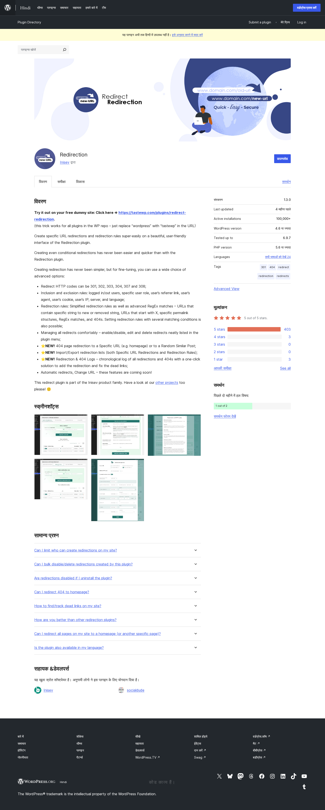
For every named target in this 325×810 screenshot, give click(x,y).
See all (285, 368)
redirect (283, 267)
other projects (166, 382)
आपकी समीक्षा (222, 368)
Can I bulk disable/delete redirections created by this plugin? (83, 564)
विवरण (43, 181)
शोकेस (79, 736)
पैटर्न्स (79, 757)
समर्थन (286, 181)
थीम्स (79, 743)
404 (272, 267)
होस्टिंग (21, 750)
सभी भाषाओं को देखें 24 (278, 257)
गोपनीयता (23, 757)
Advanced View (226, 288)
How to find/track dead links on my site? (67, 606)
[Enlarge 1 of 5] (81, 420)
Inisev (64, 162)
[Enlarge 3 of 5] (138, 420)
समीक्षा (61, 181)
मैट (256, 743)
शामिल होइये (200, 736)
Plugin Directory (29, 22)
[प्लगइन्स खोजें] (64, 49)
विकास (80, 181)
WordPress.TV (147, 757)
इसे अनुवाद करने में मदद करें (187, 35)
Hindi (63, 782)
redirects (283, 276)
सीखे (137, 736)
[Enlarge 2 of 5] (81, 464)
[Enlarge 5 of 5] (195, 420)
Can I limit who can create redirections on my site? (75, 550)
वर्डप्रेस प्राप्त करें (306, 7)
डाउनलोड (282, 158)
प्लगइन (80, 750)
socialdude (135, 690)
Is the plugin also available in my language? (69, 648)
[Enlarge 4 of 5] (138, 464)
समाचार (22, 743)
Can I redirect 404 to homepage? (61, 592)
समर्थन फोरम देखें (225, 416)
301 (263, 267)
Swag (200, 757)
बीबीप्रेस (259, 750)
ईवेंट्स (197, 743)
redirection (266, 276)
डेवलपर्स (139, 750)
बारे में (21, 736)
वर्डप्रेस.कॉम (261, 736)
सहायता (139, 743)
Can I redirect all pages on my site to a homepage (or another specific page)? (97, 634)
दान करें (200, 750)
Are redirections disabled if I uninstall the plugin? (73, 578)
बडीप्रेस (259, 757)
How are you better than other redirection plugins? (75, 620)
